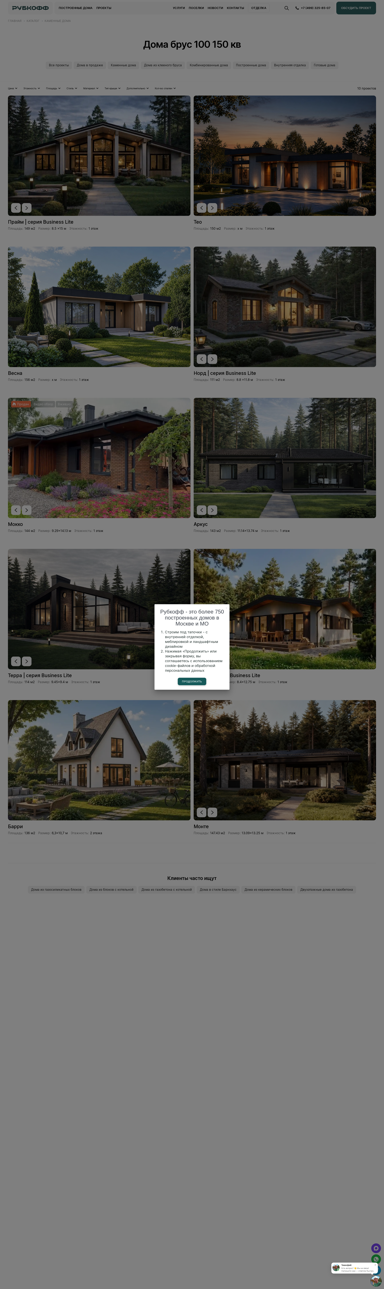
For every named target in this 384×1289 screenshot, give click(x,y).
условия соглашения (355, 674)
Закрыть (375, 3)
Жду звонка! (358, 663)
